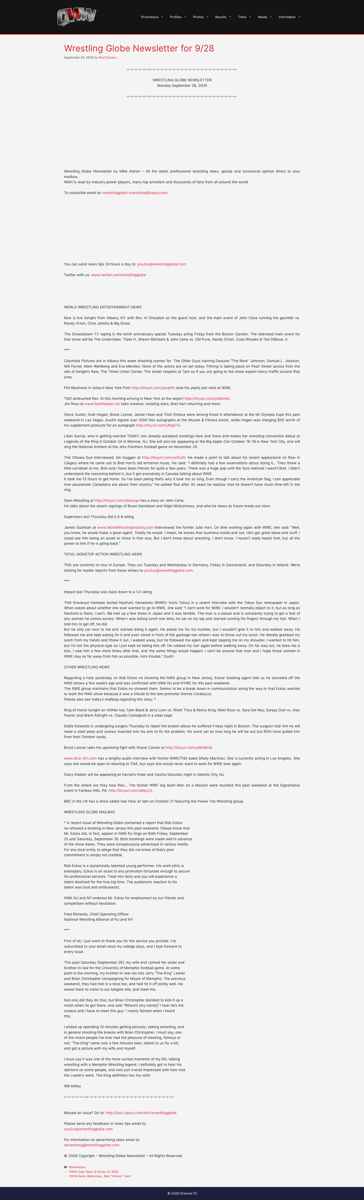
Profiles (176, 17)
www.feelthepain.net (102, 404)
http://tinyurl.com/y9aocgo (117, 500)
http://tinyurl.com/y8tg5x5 (158, 425)
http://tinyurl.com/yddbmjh (207, 398)
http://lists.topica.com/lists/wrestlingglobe (141, 1113)
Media (262, 17)
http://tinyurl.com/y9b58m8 (189, 747)
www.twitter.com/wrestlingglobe (118, 275)
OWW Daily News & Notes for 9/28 (93, 1171)
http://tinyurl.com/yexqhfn (153, 388)
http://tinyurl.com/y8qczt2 (130, 790)
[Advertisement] (182, 133)
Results (220, 17)
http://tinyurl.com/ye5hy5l (163, 457)
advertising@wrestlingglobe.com (91, 1145)
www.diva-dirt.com (80, 758)
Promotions (149, 17)
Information (287, 17)
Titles (242, 17)
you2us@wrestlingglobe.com (161, 264)
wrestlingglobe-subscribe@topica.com (135, 193)
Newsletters (77, 1167)
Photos (198, 17)
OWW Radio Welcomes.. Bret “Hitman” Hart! (100, 1176)
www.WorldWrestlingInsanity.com (125, 527)
